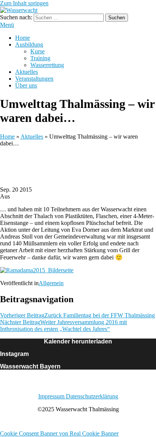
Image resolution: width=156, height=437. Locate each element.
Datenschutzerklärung (92, 396)
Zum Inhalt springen (24, 3)
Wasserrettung (47, 65)
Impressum (52, 396)
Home (22, 37)
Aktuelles (26, 72)
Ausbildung (29, 44)
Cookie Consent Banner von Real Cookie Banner (59, 433)
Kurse (37, 51)
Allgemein (51, 283)
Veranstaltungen (34, 78)
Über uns (26, 85)
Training (40, 58)
